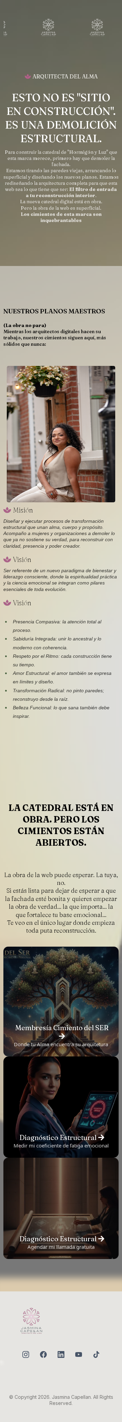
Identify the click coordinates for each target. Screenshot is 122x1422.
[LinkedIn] (61, 1354)
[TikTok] (96, 1354)
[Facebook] (43, 1354)
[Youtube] (78, 1354)
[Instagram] (26, 1354)
